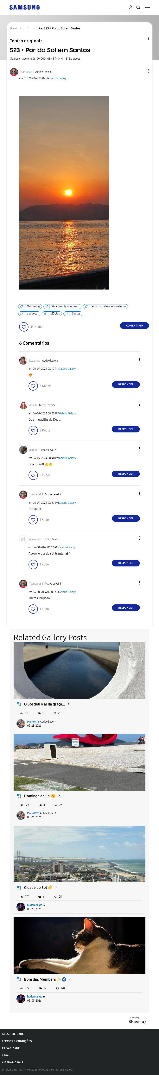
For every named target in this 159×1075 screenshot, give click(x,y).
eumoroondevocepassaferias (109, 306)
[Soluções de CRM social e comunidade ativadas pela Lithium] (137, 1021)
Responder (126, 384)
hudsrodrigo (34, 905)
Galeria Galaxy (58, 78)
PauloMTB (33, 721)
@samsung (33, 306)
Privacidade (11, 1048)
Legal (6, 1055)
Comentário (134, 325)
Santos (76, 313)
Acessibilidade (13, 1034)
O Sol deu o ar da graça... (44, 704)
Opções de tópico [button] (142, 38)
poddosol (32, 313)
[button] (142, 71)
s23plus (55, 313)
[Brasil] (24, 7)
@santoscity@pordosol (65, 306)
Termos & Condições (17, 1041)
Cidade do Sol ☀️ (38, 887)
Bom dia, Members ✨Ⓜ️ (45, 979)
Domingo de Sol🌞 (40, 796)
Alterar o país (12, 1062)
